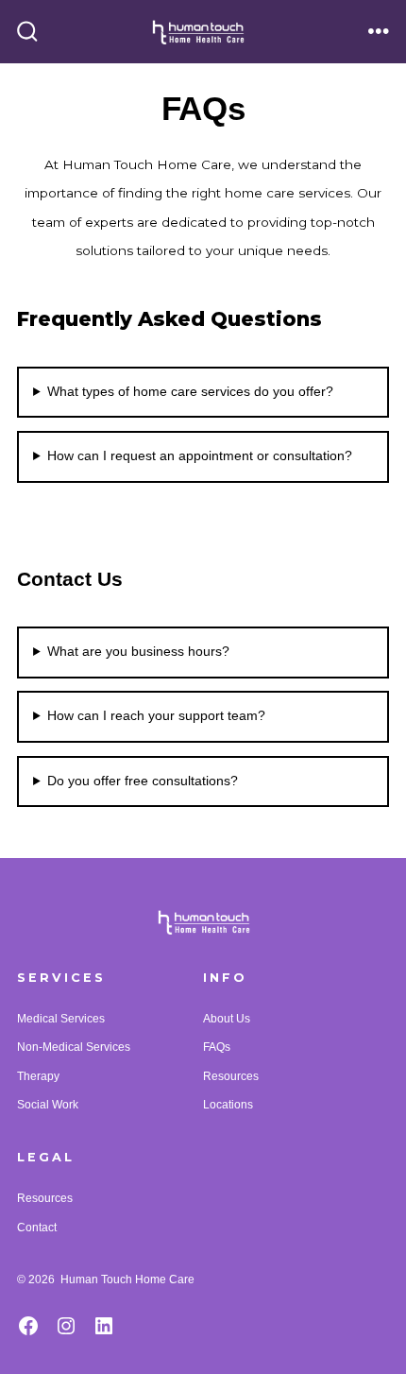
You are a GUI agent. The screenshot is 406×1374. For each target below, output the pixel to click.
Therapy (38, 1076)
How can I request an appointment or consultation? (199, 456)
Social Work (47, 1104)
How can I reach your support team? (156, 716)
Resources (231, 1076)
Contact (37, 1227)
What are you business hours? (138, 651)
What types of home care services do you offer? (190, 392)
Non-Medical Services (73, 1047)
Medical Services (61, 1018)
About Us (226, 1018)
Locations (228, 1104)
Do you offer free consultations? (142, 781)
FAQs (216, 1047)
